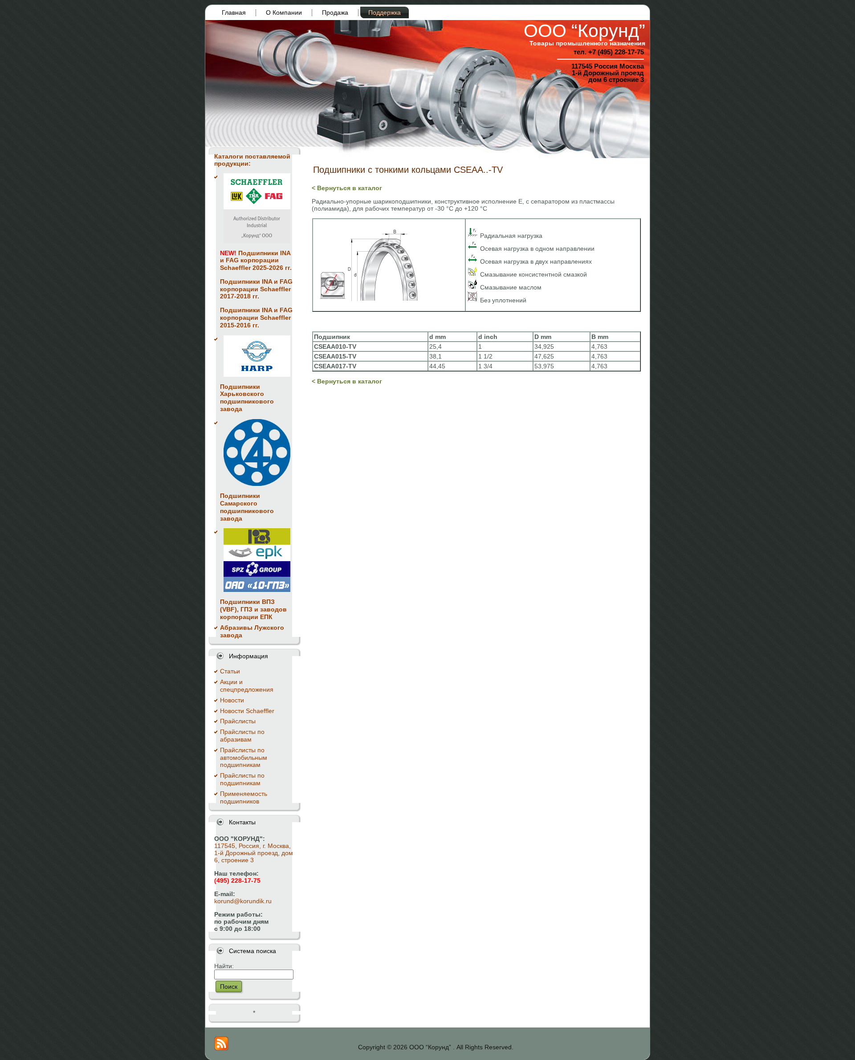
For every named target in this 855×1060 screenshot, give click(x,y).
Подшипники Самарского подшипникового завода (247, 507)
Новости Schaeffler (247, 710)
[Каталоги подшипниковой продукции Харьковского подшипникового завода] (257, 356)
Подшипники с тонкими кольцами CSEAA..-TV (408, 170)
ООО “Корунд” (584, 30)
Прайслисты (238, 721)
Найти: (224, 966)
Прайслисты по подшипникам (242, 779)
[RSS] (221, 1043)
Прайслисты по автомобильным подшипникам (243, 757)
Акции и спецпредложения (246, 685)
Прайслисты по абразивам (242, 735)
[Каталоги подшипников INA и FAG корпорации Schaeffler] (257, 208)
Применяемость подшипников (243, 797)
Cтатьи (230, 671)
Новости (232, 700)
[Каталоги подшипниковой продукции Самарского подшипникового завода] (257, 452)
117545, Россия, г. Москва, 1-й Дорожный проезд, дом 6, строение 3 (253, 853)
